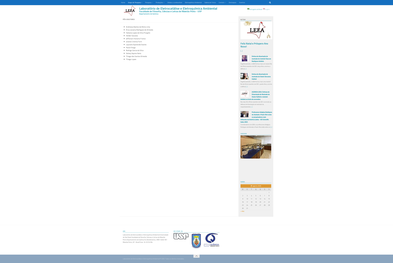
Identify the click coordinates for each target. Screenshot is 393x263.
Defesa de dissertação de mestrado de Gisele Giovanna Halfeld (261, 77)
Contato (221, 2)
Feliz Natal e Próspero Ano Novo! (254, 45)
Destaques (232, 2)
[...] (241, 51)
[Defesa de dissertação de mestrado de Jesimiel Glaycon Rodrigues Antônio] (245, 61)
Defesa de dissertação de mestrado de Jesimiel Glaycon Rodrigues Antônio (261, 59)
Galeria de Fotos (210, 2)
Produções (159, 2)
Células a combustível (174, 2)
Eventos (242, 2)
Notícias (243, 19)
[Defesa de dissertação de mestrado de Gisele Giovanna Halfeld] (245, 78)
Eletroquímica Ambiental (193, 2)
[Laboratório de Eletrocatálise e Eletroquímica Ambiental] (130, 11)
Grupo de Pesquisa (134, 2)
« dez (242, 211)
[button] (242, 156)
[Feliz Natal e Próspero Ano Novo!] (256, 39)
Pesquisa (148, 2)
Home (123, 2)
